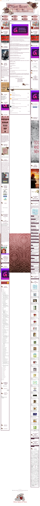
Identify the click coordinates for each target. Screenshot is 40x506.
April (3, 374)
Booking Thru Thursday (34, 458)
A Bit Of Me (3, 344)
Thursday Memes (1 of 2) (5, 358)
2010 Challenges (4, 341)
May (3, 373)
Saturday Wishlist (36, 475)
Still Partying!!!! (4, 354)
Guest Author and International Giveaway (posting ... (5, 362)
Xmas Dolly (21, 80)
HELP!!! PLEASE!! (4, 322)
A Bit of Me (36, 454)
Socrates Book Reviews (35, 218)
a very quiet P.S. (4, 300)
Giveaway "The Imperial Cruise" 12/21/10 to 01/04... (5, 317)
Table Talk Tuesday (36, 479)
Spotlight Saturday (32, 477)
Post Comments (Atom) (15, 112)
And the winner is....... (4, 338)
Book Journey (32, 247)
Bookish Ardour (35, 221)
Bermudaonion (37, 429)
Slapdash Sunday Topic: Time (5, 355)
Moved (2, 396)
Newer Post (11, 111)
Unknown (13, 93)
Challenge (37, 459)
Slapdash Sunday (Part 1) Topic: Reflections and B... (5, 323)
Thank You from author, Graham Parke (4, 304)
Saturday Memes (36, 474)
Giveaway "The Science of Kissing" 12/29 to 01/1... (5, 297)
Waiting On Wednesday (34, 482)
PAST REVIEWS (3, 99)
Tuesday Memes (4, 318)
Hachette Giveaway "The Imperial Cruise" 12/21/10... (5, 315)
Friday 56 (32, 462)
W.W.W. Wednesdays (4, 313)
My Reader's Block (37, 296)
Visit (2, 211)
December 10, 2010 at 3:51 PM (16, 103)
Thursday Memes (4, 293)
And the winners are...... (4, 319)
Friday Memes (3, 292)
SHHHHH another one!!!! (5, 320)
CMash (32, 72)
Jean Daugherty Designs (5, 280)
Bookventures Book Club (33, 459)
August (3, 370)
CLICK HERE (5, 60)
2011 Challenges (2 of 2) (5, 359)
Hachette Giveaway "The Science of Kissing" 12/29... (5, 295)
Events (32, 461)
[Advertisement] (4, 411)
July (3, 371)
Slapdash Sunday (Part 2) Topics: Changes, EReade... (5, 305)
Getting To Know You (36, 464)
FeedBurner (36, 67)
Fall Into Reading (36, 461)
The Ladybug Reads (34, 238)
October (3, 368)
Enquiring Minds (37, 460)
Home (20, 111)
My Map (32, 378)
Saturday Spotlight (32, 475)
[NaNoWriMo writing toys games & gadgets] (35, 219)
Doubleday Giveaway (33, 460)
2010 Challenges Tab (36, 450)
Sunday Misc (36, 477)
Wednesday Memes (36, 483)
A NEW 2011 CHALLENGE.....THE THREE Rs (5, 312)
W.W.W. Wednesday (4, 349)
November (4, 367)
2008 (2, 379)
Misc (37, 469)
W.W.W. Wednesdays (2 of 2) (5, 298)
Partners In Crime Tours (37, 472)
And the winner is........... (4, 350)
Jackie (12, 97)
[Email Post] (18, 86)
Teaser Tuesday (4, 301)
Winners (33, 485)
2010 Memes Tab (33, 451)
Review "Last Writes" (4, 347)
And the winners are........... (5, 299)
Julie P (12, 105)
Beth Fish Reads (36, 344)
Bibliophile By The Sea (33, 253)
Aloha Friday (34, 455)
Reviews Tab (32, 474)
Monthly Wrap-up (34, 471)
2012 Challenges (36, 453)
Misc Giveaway (32, 470)
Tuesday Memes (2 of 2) (4, 337)
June (3, 372)
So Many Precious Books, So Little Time (34, 260)
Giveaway (32, 465)
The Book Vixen (35, 410)
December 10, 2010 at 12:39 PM (16, 95)
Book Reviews (36, 457)
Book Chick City (35, 330)
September (4, 369)
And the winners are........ (4, 360)
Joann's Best (21, 81)
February (4, 376)
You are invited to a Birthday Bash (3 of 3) (5, 366)
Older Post (29, 111)
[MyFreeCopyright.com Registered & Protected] (20, 490)
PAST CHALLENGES (3, 98)
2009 (2, 378)
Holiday (13, 87)
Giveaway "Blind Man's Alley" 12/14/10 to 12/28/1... (5, 336)
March (3, 375)
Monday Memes (4, 302)
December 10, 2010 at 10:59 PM (16, 108)
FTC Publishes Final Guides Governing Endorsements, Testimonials (4, 224)
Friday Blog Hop (36, 462)
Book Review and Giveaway (5, 352)
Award (38, 455)
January (3, 377)
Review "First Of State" (4, 340)
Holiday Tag (3, 346)
